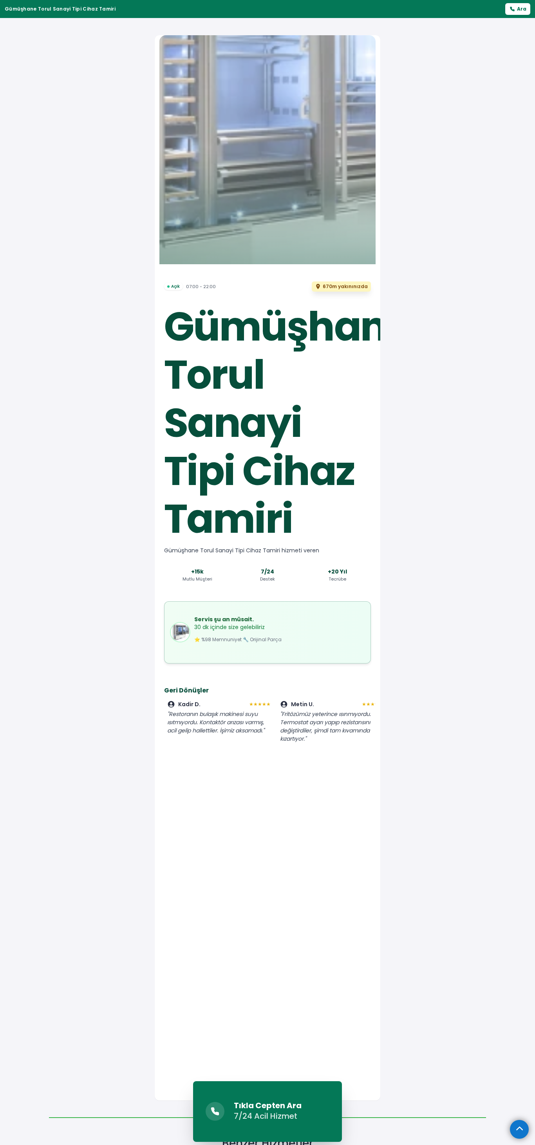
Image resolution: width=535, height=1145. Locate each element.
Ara (521, 8)
